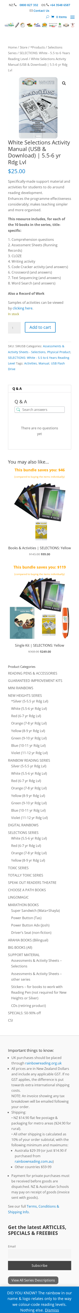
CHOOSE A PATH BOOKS (27, 890)
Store (23, 47)
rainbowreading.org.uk (43, 1063)
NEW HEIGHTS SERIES (25, 695)
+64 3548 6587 (60, 5)
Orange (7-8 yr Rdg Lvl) (29, 723)
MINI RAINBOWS (20, 688)
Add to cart (40, 327)
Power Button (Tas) (26, 918)
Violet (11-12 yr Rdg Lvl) (29, 753)
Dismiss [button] (52, 1310)
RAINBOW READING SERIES (29, 760)
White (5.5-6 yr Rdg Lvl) (29, 708)
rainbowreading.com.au (34, 1161)
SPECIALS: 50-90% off (24, 1013)
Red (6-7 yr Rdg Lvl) (26, 716)
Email (12, 1246)
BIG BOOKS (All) (20, 947)
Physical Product (58, 352)
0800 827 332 (29, 5)
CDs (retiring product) (28, 1005)
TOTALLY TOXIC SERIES (25, 875)
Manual (44, 363)
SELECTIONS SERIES (23, 832)
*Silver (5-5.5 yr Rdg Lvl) (29, 701)
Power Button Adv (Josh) (30, 925)
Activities (30, 363)
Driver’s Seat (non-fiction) (31, 932)
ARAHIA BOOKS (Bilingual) (28, 940)
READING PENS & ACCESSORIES (32, 673)
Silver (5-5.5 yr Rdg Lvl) (28, 766)
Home (12, 47)
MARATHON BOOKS (23, 905)
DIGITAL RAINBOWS (23, 825)
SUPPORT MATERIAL (24, 955)
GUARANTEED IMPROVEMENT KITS (35, 680)
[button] (64, 83)
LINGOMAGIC (18, 897)
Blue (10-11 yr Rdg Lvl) (28, 745)
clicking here (22, 308)
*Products (37, 47)
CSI (10, 1020)
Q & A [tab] (17, 388)
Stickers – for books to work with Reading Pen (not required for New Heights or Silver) (38, 992)
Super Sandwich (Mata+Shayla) (35, 910)
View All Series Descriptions (33, 1280)
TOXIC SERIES (18, 868)
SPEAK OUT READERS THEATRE (32, 882)
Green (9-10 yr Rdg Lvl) (29, 738)
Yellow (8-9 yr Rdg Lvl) (28, 731)
